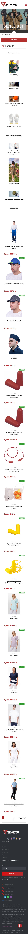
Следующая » (19, 819)
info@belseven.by (8, 900)
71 (14, 818)
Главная (4, 34)
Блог (3, 854)
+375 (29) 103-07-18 (9, 888)
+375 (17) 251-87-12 (9, 891)
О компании (5, 852)
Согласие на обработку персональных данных (13, 877)
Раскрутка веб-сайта (7, 926)
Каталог (4, 847)
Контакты (4, 857)
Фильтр (14, 40)
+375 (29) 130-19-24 (9, 884)
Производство (5, 849)
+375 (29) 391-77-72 (9, 894)
